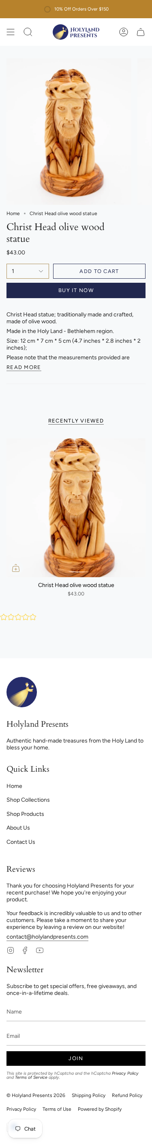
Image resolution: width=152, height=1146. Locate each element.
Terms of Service (31, 1077)
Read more (23, 367)
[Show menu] (10, 32)
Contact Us (20, 842)
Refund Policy (127, 1095)
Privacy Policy (125, 1073)
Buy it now (76, 290)
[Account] (123, 32)
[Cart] (141, 32)
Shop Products (25, 814)
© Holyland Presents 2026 (35, 1095)
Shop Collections (28, 799)
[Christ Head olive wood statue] (76, 507)
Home (13, 213)
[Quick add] (16, 568)
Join (76, 1058)
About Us (18, 827)
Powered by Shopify (100, 1109)
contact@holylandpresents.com (47, 936)
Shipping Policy (88, 1095)
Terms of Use (57, 1109)
